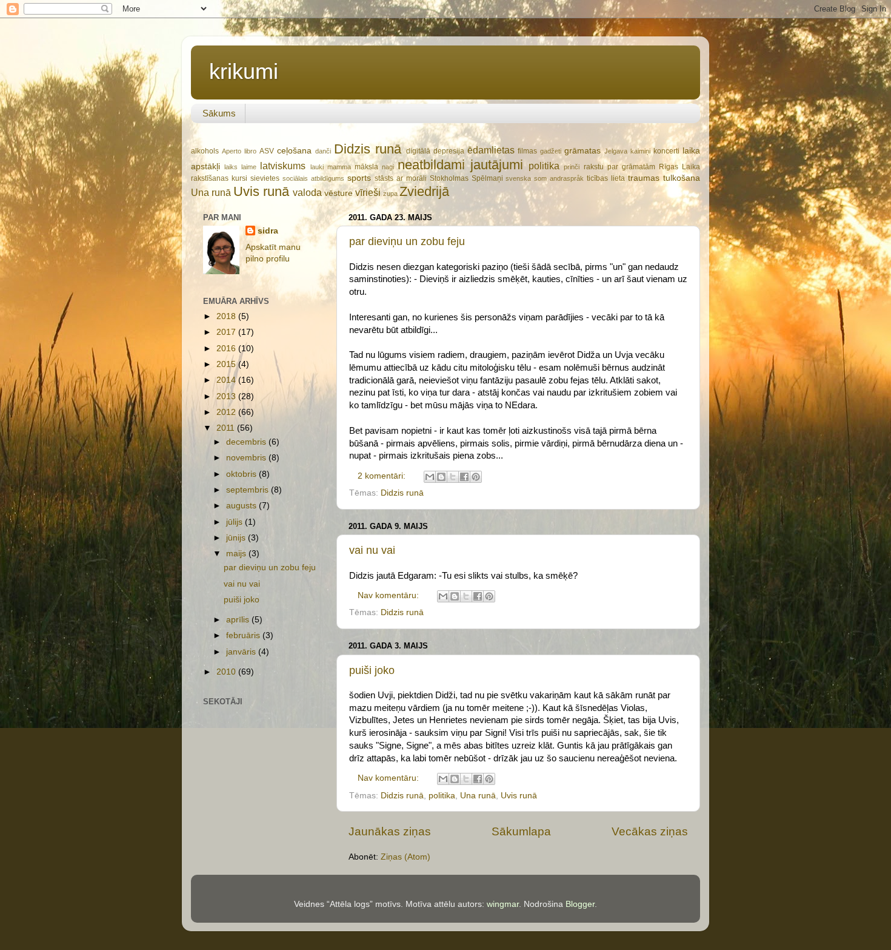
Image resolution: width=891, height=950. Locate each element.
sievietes (264, 178)
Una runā (211, 192)
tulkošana (681, 178)
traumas (643, 178)
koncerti (666, 151)
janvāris (242, 651)
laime (248, 166)
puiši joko (372, 670)
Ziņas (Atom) (405, 856)
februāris (244, 635)
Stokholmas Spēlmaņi (466, 178)
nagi (388, 166)
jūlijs (235, 522)
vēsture (338, 193)
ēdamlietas (491, 149)
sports (359, 178)
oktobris (242, 474)
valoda (307, 192)
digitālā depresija (435, 151)
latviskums (282, 165)
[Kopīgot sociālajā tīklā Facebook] (464, 477)
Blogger (580, 904)
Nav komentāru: (389, 595)
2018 (227, 316)
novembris (247, 457)
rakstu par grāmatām (619, 167)
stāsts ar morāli (401, 178)
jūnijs (237, 537)
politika (544, 165)
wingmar (503, 904)
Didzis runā (367, 149)
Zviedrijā (424, 191)
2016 (227, 348)
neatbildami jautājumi (460, 164)
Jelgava (615, 151)
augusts (242, 505)
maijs (237, 553)
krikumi (243, 71)
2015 (227, 364)
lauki (317, 166)
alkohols (205, 151)
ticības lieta (606, 178)
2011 (226, 428)
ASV (266, 151)
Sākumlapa (521, 831)
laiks (231, 166)
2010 (227, 671)
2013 (227, 396)
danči (323, 151)
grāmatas (582, 150)
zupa (390, 193)
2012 (227, 412)
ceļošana (294, 150)
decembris (247, 441)
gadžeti (550, 151)
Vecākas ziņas (650, 831)
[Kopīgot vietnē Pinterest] (476, 477)
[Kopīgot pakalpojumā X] (453, 477)
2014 (227, 380)
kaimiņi (640, 151)
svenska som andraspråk (545, 178)
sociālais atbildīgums (313, 178)
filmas (527, 151)
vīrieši (368, 192)
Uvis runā (261, 191)
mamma (339, 166)
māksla (366, 167)
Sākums (219, 113)
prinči (571, 166)
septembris (248, 489)
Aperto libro (239, 151)
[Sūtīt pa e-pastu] (430, 477)
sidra (268, 230)
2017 (227, 332)
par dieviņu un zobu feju (407, 241)
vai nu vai (372, 550)
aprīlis (239, 619)
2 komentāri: (383, 475)
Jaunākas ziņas (390, 831)
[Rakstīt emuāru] (441, 477)
